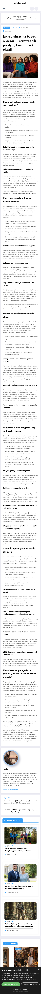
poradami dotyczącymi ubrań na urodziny (24, 193)
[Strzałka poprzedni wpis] (36, 801)
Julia (16, 27)
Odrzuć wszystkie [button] (30, 984)
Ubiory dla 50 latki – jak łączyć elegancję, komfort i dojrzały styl (19, 811)
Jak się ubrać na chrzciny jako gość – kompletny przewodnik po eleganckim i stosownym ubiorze (19, 887)
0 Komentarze (8, 31)
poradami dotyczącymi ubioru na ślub (26, 307)
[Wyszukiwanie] (32, 8)
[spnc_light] (36, 9)
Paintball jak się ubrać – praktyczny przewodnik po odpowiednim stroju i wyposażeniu (18, 925)
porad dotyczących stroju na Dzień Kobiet (24, 724)
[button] (20, 989)
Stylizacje (6, 27)
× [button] (39, 969)
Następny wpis (8, 806)
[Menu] (3, 8)
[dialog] (20, 980)
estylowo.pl (20, 2)
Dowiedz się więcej (30, 979)
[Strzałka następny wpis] (36, 810)
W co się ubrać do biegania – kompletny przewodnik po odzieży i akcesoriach (18, 849)
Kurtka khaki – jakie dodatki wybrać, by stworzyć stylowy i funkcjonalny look (18, 802)
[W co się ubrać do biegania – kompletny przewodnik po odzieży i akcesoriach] (20, 835)
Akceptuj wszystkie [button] (11, 984)
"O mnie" (16, 785)
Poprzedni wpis (8, 798)
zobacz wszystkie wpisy (10, 789)
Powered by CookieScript (20, 992)
